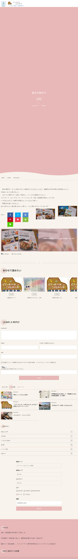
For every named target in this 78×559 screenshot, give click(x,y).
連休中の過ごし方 (57, 297)
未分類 (39, 99)
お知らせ (36, 453)
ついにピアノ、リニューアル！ (22, 415)
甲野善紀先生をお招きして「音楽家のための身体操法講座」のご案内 (63, 394)
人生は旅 (36, 436)
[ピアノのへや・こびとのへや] (16, 3)
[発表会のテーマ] (11, 284)
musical (27, 490)
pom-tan (20, 490)
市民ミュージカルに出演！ (20, 394)
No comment (6, 254)
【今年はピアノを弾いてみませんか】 (62, 405)
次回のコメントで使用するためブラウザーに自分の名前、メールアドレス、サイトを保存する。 (30, 362)
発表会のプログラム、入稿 (34, 297)
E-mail (41, 343)
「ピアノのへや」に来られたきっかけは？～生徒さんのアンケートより (26, 405)
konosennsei (36, 490)
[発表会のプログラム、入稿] (34, 284)
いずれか (27, 494)
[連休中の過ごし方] (57, 284)
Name (2, 343)
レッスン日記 (36, 449)
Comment (3, 328)
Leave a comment (17, 254)
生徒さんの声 (36, 431)
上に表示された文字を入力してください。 (13, 369)
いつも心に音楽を (36, 440)
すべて (20, 494)
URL (2, 352)
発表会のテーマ (11, 297)
